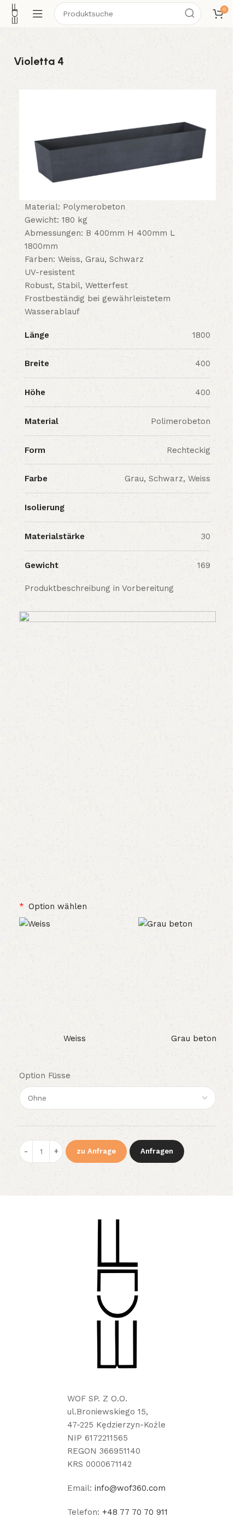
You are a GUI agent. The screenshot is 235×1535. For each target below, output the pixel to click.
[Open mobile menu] (38, 14)
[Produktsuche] (189, 13)
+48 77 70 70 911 (135, 1512)
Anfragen (156, 1151)
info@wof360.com (130, 1488)
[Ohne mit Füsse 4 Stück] (117, 1097)
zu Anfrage (96, 1151)
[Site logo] (14, 13)
